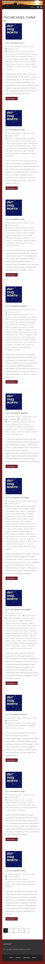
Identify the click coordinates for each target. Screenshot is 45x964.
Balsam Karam (19, 320)
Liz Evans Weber (25, 805)
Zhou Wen (15, 245)
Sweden (26, 340)
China (26, 52)
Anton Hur (11, 138)
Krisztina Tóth (28, 529)
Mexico (8, 534)
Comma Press (11, 233)
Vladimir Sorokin (16, 648)
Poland (26, 638)
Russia (8, 432)
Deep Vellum (14, 325)
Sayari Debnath (28, 151)
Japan (32, 427)
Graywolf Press (16, 327)
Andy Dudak (23, 315)
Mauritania (28, 531)
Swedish (33, 340)
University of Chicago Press (21, 153)
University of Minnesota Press (20, 546)
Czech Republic (20, 57)
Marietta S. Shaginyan (27, 725)
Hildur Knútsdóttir (29, 233)
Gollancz (31, 623)
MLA (12, 62)
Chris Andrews (11, 54)
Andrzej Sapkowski (14, 618)
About (34, 957)
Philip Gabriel (19, 638)
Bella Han (11, 723)
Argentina (11, 52)
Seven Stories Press (12, 539)
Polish (32, 638)
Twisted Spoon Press (23, 67)
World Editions (31, 884)
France (8, 143)
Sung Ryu (33, 240)
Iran (32, 330)
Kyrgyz (26, 631)
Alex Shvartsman (14, 422)
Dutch (8, 514)
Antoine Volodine (11, 509)
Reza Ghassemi (15, 337)
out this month (13, 49)
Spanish (32, 64)
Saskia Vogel (25, 337)
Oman (15, 335)
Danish (8, 623)
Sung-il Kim (30, 539)
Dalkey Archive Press (26, 621)
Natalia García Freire (29, 882)
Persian (21, 335)
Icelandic (14, 235)
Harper (31, 519)
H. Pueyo (31, 327)
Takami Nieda (10, 541)
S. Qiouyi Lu (20, 64)
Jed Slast (29, 57)
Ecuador (19, 233)
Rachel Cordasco (16, 46)
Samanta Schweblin (12, 643)
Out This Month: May (15, 219)
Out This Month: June (15, 130)
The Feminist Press (30, 342)
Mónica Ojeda (22, 238)
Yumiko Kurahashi (16, 434)
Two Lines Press (19, 345)
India (30, 143)
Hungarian (19, 330)
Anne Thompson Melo (28, 506)
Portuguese (29, 335)
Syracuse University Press (14, 342)
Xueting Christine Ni (21, 243)
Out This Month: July (15, 43)
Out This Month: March (16, 306)
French (13, 143)
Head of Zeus (26, 626)
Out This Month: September (18, 609)
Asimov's (11, 228)
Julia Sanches (13, 59)
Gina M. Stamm (22, 519)
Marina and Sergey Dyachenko (26, 807)
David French (15, 623)
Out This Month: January (17, 413)
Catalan (10, 800)
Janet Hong (19, 526)
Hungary (27, 330)
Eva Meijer (30, 514)
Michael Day (31, 429)
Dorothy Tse (23, 325)
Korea (29, 146)
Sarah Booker (18, 240)
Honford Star (19, 521)
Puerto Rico (18, 151)
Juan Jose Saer (18, 631)
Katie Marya (22, 146)
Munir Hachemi (20, 62)
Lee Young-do (10, 148)
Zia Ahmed (16, 350)
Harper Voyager (21, 143)
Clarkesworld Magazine (14, 230)
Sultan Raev (16, 646)
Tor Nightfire (10, 243)
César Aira (19, 52)
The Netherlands (21, 541)
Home (11, 957)
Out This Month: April (16, 871)
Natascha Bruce (27, 332)
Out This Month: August (17, 714)
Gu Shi (24, 327)
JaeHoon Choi (10, 526)
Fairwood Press (11, 516)
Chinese (31, 52)
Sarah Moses (32, 536)
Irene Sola (15, 805)
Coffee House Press (29, 230)
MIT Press (33, 148)
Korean (34, 146)
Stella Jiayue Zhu (17, 340)
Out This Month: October (17, 498)
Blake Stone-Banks (28, 138)
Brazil (12, 322)
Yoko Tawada (27, 648)
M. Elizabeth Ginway (17, 531)
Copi (7, 325)
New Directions (31, 62)
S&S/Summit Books (29, 641)
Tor (24, 544)
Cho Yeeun (30, 228)
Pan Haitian (9, 151)
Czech (12, 57)
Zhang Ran (9, 887)
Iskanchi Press (31, 524)
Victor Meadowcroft (18, 884)
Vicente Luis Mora (17, 347)
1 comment (12, 419)
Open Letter (10, 638)
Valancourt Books (23, 432)
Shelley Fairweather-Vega (28, 643)
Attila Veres (9, 320)
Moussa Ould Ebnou (18, 534)
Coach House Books (23, 54)
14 (22, 930)
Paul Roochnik (10, 536)
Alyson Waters (13, 315)
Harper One (10, 521)
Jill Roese (16, 725)
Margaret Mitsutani (12, 633)
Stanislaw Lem (11, 67)
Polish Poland (10, 64)
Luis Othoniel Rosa (22, 148)
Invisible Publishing (18, 524)
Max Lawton (33, 633)
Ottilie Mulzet (30, 534)
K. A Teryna (22, 429)
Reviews (18, 957)
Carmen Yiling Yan (12, 424)
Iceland (8, 235)
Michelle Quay (17, 332)
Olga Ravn (32, 636)
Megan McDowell (11, 636)
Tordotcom (9, 345)
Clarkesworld (31, 141)
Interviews (26, 957)
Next (27, 930)
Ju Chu (15, 429)
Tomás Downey (17, 544)
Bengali (18, 138)
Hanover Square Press (13, 626)
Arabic (15, 317)
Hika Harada (14, 628)
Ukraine (14, 810)
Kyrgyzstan (33, 631)
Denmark (24, 623)
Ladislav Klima (24, 59)
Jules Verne (13, 146)
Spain (27, 64)
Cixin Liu (15, 621)
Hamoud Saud (11, 330)
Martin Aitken (23, 633)
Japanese (9, 429)
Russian (13, 432)
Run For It (31, 238)
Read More (11, 98)
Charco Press (10, 141)
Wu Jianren (21, 810)
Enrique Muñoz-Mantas (18, 514)
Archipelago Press (24, 317)
